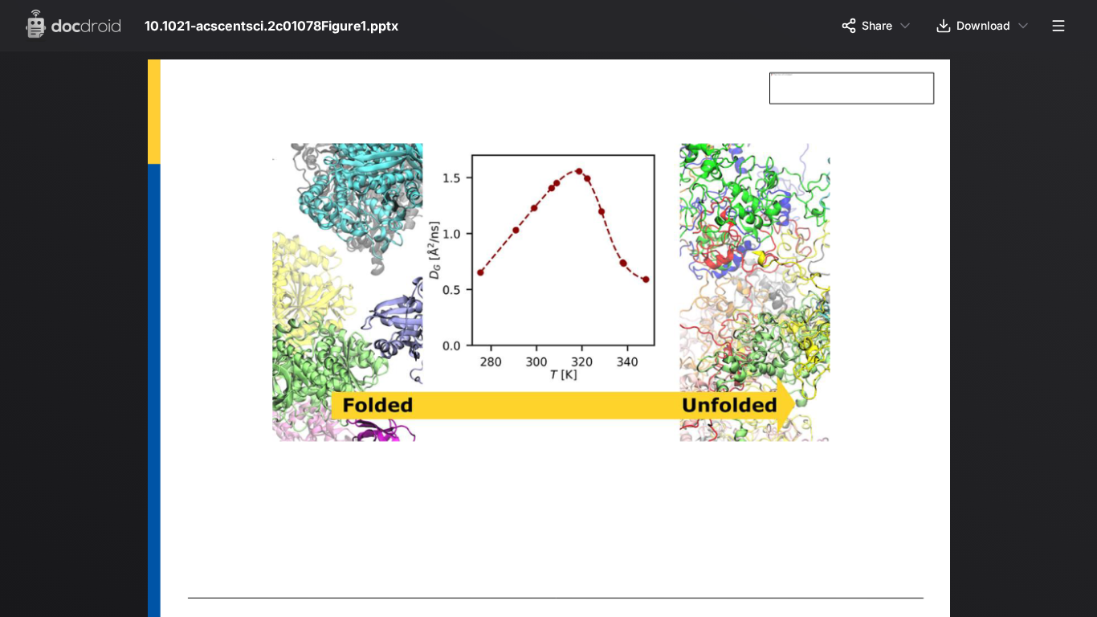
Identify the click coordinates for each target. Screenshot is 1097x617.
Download (983, 25)
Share (877, 25)
